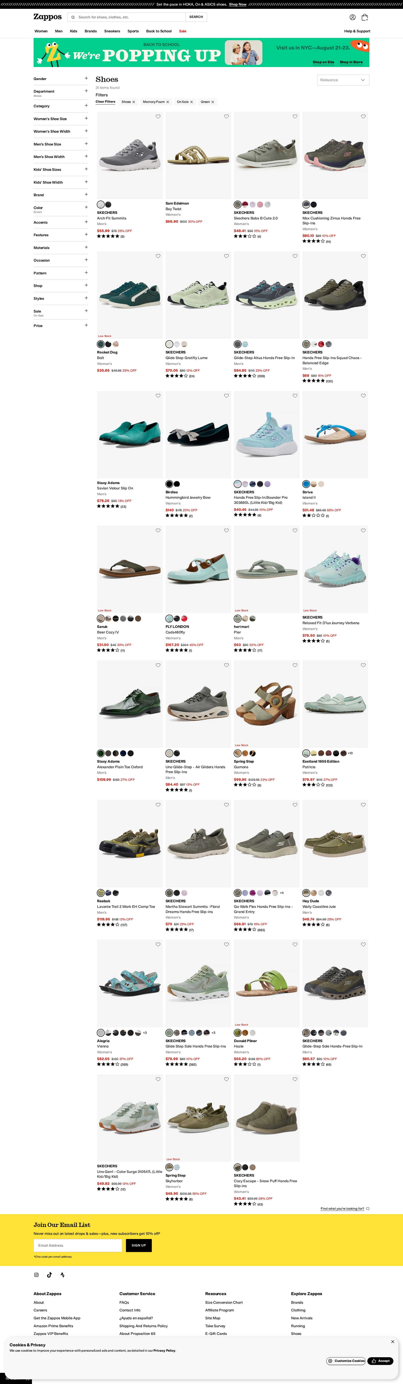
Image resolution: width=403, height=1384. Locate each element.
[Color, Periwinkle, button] (245, 893)
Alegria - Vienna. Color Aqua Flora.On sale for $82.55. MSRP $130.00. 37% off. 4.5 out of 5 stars (130, 1003)
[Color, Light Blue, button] (321, 893)
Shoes (126, 102)
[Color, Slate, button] (328, 1033)
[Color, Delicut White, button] (108, 1033)
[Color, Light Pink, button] (245, 484)
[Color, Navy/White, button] (267, 893)
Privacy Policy (164, 1351)
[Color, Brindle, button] (108, 618)
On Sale (183, 102)
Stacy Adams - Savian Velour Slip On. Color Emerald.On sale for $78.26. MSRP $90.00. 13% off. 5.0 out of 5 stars (130, 454)
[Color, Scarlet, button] (184, 618)
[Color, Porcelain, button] (252, 1033)
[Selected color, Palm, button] (237, 618)
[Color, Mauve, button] (275, 893)
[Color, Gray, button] (343, 1033)
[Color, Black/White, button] (184, 1033)
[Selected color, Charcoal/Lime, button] (100, 204)
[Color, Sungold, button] (245, 1033)
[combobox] (126, 17)
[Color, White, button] (313, 484)
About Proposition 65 (137, 1333)
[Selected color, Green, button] (100, 753)
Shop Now (238, 4)
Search (196, 17)
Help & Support (357, 31)
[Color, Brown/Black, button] (321, 1033)
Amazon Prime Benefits (53, 1326)
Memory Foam (154, 102)
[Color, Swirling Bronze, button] (123, 1033)
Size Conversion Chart (224, 1302)
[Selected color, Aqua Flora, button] (100, 1033)
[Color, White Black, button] (177, 344)
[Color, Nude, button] (184, 344)
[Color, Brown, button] (343, 753)
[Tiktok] (49, 1275)
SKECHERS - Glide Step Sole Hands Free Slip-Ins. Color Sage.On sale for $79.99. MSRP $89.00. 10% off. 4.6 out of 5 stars (198, 1003)
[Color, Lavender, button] (252, 204)
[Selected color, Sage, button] (169, 1033)
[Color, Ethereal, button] (138, 1033)
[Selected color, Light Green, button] (169, 344)
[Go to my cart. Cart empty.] (364, 17)
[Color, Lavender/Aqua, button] (260, 893)
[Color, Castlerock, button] (123, 618)
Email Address (50, 1245)
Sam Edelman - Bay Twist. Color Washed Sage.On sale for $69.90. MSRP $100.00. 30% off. (198, 178)
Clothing (298, 1310)
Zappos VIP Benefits (51, 1333)
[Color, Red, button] (245, 204)
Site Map (212, 1318)
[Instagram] (36, 1275)
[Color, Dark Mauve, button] (184, 893)
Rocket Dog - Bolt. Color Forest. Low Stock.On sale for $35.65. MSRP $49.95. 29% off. (130, 317)
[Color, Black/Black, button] (245, 1167)
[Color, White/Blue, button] (245, 344)
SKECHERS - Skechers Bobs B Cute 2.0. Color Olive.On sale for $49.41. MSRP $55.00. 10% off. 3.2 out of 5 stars (267, 178)
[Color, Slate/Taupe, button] (191, 1033)
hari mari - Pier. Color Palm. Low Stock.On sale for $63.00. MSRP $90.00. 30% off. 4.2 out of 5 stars (267, 589)
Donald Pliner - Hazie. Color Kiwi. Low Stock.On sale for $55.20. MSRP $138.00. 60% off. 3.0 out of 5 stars (267, 1003)
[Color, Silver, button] (321, 484)
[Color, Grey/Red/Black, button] (115, 893)
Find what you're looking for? (342, 1209)
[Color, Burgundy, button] (130, 753)
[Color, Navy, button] (252, 484)
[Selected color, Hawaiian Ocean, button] (306, 484)
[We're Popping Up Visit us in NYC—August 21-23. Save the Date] (201, 52)
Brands (297, 1302)
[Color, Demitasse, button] (115, 618)
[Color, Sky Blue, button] (177, 1167)
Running (298, 1326)
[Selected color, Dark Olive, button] (100, 618)
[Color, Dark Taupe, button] (252, 1167)
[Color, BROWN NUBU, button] (321, 753)
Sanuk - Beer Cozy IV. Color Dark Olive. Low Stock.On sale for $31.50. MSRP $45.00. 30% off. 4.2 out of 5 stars (130, 589)
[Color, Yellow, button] (313, 753)
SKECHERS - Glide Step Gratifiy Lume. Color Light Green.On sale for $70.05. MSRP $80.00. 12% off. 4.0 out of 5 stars (198, 317)
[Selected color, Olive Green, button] (237, 753)
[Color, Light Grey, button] (267, 204)
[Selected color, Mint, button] (237, 484)
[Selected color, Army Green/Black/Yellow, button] (100, 893)
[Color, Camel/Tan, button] (115, 344)
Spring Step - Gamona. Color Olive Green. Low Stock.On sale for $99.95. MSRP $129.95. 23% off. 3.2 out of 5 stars (267, 726)
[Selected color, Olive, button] (237, 204)
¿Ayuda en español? (136, 1318)
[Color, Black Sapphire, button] (115, 1033)
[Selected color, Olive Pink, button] (306, 204)
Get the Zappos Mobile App (57, 1318)
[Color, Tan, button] (108, 753)
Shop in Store (351, 62)
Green (205, 102)
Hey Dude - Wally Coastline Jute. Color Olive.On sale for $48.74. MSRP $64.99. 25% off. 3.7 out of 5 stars (335, 866)
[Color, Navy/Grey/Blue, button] (108, 893)
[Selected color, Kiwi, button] (237, 1033)
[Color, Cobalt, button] (123, 753)
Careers (40, 1310)
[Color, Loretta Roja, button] (130, 1033)
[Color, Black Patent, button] (336, 753)
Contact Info (129, 1310)
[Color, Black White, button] (313, 344)
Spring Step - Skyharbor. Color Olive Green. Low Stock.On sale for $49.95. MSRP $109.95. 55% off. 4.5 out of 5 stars (198, 1140)
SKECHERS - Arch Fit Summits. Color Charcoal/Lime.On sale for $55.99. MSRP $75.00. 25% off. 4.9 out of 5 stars (130, 178)
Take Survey (215, 1326)
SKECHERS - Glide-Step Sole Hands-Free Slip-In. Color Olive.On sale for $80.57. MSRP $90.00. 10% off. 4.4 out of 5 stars (335, 1003)
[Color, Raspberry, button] (252, 893)
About (39, 1302)
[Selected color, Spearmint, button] (169, 618)
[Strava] (62, 1275)
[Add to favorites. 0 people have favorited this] (158, 116)
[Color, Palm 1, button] (252, 618)
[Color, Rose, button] (260, 204)
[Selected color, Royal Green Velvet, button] (169, 484)
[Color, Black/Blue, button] (199, 1033)
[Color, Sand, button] (245, 618)
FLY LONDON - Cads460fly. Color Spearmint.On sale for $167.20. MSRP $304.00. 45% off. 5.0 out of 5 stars (198, 589)
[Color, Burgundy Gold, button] (206, 1033)
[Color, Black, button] (313, 204)
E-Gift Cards (216, 1333)
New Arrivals (302, 1318)
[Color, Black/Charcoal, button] (108, 204)
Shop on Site (323, 62)
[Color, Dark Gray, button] (328, 344)
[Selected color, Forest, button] (100, 344)
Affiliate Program (219, 1310)
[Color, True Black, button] (177, 753)
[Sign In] (352, 17)
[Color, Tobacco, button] (138, 618)
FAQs (124, 1302)
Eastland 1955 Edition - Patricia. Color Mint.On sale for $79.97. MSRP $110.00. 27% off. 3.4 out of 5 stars (335, 726)
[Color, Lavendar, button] (267, 484)
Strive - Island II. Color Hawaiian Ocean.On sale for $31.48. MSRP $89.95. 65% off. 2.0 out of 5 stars (335, 454)
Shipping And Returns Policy (143, 1326)
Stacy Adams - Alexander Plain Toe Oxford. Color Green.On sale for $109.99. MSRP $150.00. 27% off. (130, 726)
